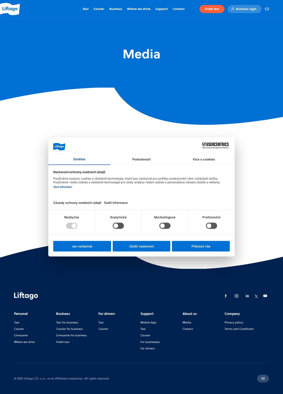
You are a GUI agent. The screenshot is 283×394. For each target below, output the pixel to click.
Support (161, 9)
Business (115, 9)
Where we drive (138, 9)
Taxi (85, 9)
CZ (267, 9)
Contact (179, 9)
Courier (98, 9)
